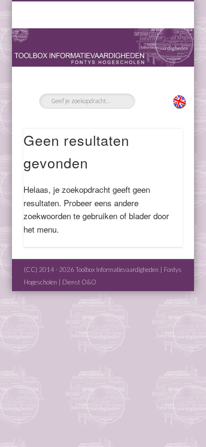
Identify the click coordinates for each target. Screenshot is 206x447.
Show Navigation (159, 86)
